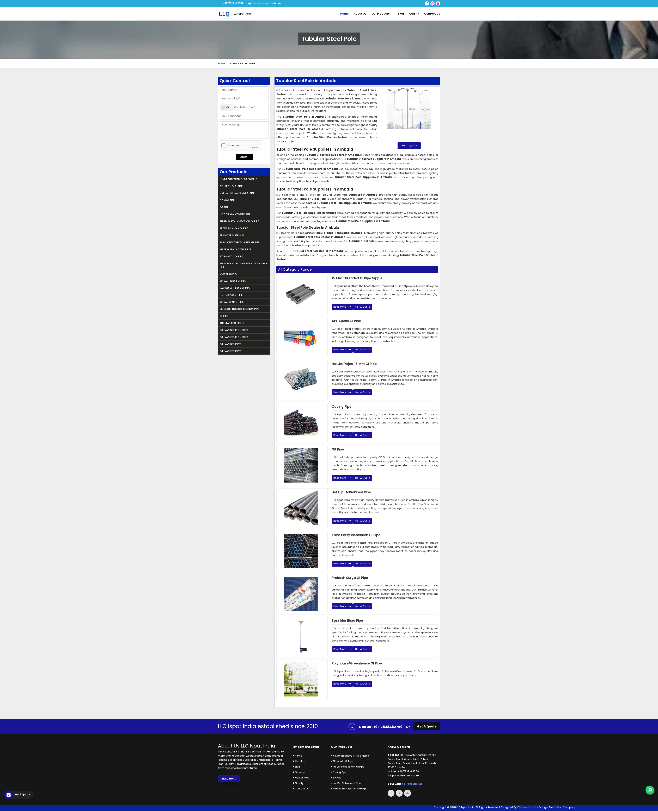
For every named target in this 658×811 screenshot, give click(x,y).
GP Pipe (224, 207)
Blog (401, 14)
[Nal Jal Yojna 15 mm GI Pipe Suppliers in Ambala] (301, 380)
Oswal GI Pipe (228, 274)
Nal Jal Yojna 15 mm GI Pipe (237, 193)
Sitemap (299, 772)
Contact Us (432, 14)
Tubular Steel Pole (232, 323)
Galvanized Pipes (230, 351)
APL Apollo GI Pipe (231, 186)
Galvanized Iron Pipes (234, 337)
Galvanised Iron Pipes (234, 330)
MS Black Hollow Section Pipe (239, 309)
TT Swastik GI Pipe (231, 256)
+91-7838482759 (232, 3)
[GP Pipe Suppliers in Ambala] (301, 465)
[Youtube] (438, 3)
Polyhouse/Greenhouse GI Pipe (239, 242)
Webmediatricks (527, 807)
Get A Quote (409, 145)
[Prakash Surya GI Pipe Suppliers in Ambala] (301, 594)
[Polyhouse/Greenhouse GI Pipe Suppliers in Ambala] (301, 679)
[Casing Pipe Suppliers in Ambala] (301, 423)
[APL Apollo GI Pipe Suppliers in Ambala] (301, 337)
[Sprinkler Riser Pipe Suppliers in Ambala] (301, 636)
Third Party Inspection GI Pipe (239, 221)
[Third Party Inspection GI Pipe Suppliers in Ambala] (301, 551)
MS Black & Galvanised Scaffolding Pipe (243, 265)
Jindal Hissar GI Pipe (233, 281)
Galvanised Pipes (230, 344)
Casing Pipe (227, 200)
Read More (340, 306)
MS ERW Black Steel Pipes (235, 249)
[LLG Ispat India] (226, 14)
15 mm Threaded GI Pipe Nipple (238, 179)
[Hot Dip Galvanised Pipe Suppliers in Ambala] (301, 508)
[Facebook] (427, 3)
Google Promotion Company (557, 807)
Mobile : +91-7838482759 (403, 771)
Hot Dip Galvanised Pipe (235, 214)
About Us (360, 14)
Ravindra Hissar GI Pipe (235, 288)
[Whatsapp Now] (649, 790)
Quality (414, 14)
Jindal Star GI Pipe (231, 302)
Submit (244, 157)
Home (344, 14)
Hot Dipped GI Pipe (231, 295)
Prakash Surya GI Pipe (234, 228)
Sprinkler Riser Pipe (232, 235)
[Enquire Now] (409, 114)
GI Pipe (224, 316)
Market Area (301, 777)
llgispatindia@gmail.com (266, 3)
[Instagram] (432, 3)
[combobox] (226, 107)
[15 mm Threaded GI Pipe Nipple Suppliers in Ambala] (301, 294)
